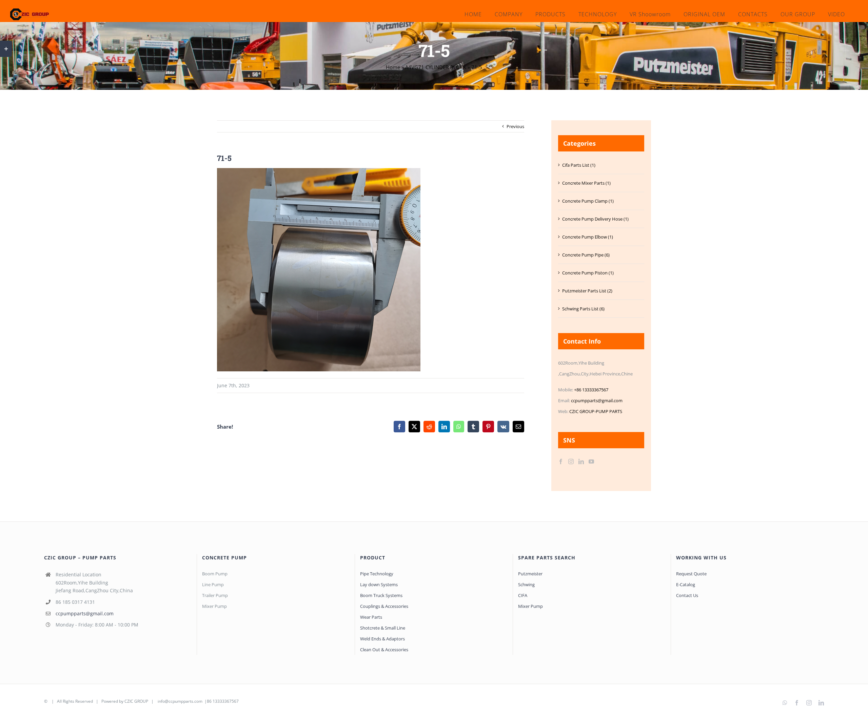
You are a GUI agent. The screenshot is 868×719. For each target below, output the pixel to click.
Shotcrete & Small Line (382, 628)
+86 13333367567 (591, 390)
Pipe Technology (376, 574)
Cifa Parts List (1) (578, 165)
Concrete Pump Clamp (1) (588, 201)
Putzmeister (530, 574)
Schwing (526, 584)
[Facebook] (561, 461)
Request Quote (691, 574)
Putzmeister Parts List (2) (587, 291)
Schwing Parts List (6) (583, 309)
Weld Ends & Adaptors (382, 639)
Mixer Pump (531, 606)
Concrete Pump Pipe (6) (586, 255)
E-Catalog (685, 584)
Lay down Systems (379, 584)
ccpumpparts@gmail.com (597, 400)
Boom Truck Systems (381, 595)
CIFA (522, 595)
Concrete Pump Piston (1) (588, 273)
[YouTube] (591, 461)
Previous (515, 126)
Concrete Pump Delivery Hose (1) (595, 219)
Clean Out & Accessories (384, 649)
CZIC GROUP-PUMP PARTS (595, 411)
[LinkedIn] (581, 461)
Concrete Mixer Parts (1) (586, 183)
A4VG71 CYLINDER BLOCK (435, 67)
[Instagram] (571, 461)
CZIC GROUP (136, 701)
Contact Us (687, 595)
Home (393, 67)
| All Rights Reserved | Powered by (86, 701)
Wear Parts (371, 617)
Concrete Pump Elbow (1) (587, 237)
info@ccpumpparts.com (180, 701)
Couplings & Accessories (384, 606)
